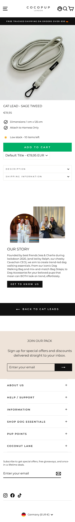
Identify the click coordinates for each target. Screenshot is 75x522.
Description (16, 169)
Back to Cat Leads (40, 309)
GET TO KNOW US (25, 284)
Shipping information (24, 176)
